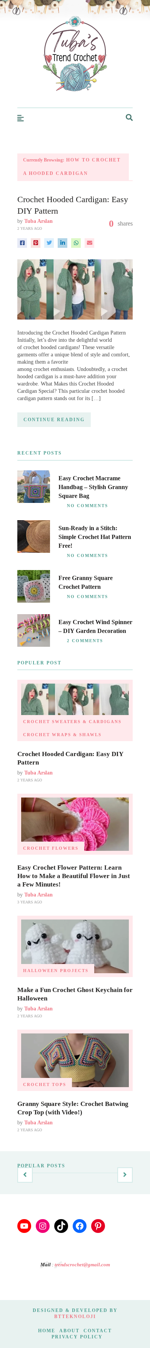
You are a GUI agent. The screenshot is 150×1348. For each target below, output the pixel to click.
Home (46, 1330)
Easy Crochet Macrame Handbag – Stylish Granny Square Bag (93, 487)
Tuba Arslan (38, 221)
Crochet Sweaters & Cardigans (72, 721)
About (69, 1330)
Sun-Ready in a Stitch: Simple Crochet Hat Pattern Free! (94, 537)
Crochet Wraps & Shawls (62, 734)
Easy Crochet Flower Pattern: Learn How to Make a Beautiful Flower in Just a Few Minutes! (73, 876)
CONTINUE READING (54, 419)
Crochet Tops (44, 1084)
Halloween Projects (55, 970)
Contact (97, 1330)
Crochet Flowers (50, 848)
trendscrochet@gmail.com (82, 1264)
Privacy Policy (77, 1337)
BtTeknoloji (75, 1316)
